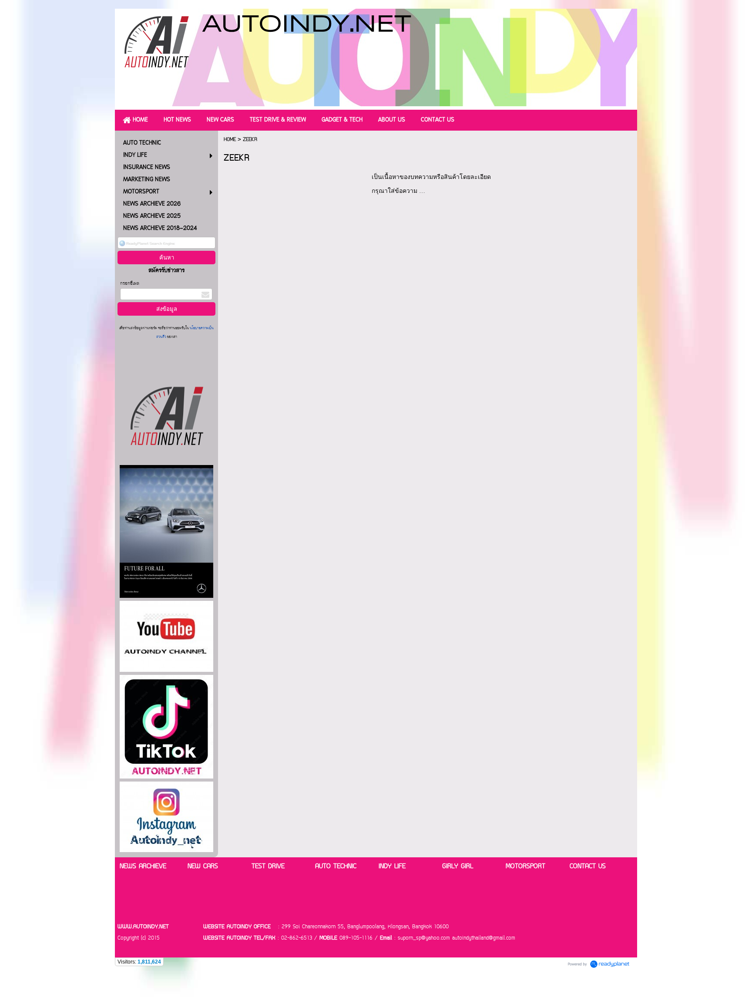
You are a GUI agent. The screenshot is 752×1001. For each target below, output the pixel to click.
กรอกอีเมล (129, 284)
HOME (230, 139)
